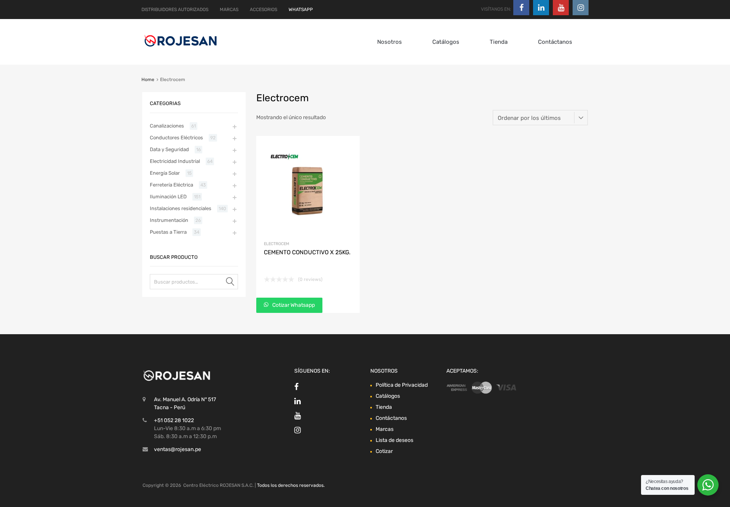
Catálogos (445, 41)
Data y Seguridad (169, 149)
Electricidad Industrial (175, 161)
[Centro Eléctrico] (181, 48)
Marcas (385, 429)
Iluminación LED (168, 196)
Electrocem (276, 243)
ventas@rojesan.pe (177, 449)
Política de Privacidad (402, 385)
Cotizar (384, 451)
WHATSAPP (301, 9)
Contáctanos (555, 41)
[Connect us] (521, 7)
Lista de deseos (394, 440)
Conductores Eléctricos (176, 137)
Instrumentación (169, 220)
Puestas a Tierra (168, 232)
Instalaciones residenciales (180, 208)
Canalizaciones (167, 126)
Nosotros (389, 41)
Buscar (230, 283)
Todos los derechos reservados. (291, 485)
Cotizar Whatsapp (293, 305)
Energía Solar (165, 173)
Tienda (499, 41)
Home (147, 79)
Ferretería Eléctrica (171, 185)
